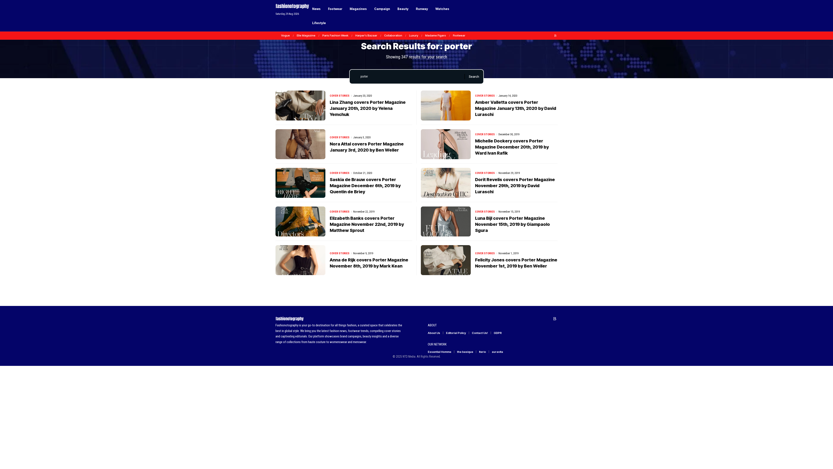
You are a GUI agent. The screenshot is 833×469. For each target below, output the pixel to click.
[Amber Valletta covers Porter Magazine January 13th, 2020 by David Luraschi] (446, 106)
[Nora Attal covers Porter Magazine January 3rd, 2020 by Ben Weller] (300, 144)
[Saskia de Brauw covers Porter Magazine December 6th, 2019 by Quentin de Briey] (300, 183)
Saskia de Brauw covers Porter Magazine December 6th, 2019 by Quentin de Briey (365, 185)
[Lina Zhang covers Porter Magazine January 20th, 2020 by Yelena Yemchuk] (300, 106)
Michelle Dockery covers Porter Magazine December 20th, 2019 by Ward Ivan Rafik (512, 147)
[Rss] (555, 35)
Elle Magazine (306, 35)
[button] (547, 16)
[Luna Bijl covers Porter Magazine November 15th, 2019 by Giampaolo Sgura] (446, 221)
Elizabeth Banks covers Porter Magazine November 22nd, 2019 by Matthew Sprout (367, 224)
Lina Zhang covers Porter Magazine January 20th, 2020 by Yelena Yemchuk (368, 108)
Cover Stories (339, 95)
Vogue (285, 35)
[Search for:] (410, 77)
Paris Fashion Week (335, 35)
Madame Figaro (435, 35)
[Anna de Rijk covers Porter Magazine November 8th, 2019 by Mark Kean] (300, 260)
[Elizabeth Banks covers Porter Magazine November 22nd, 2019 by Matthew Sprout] (300, 221)
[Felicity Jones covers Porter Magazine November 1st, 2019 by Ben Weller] (446, 260)
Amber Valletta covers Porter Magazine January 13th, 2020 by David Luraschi (515, 108)
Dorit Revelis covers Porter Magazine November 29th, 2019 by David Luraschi (515, 185)
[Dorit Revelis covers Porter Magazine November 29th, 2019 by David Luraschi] (446, 183)
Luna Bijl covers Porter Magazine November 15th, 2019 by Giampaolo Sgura (512, 224)
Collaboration (393, 35)
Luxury (413, 35)
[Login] (537, 15)
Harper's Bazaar (366, 35)
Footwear (459, 35)
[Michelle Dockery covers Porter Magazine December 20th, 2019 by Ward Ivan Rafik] (446, 144)
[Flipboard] (550, 35)
